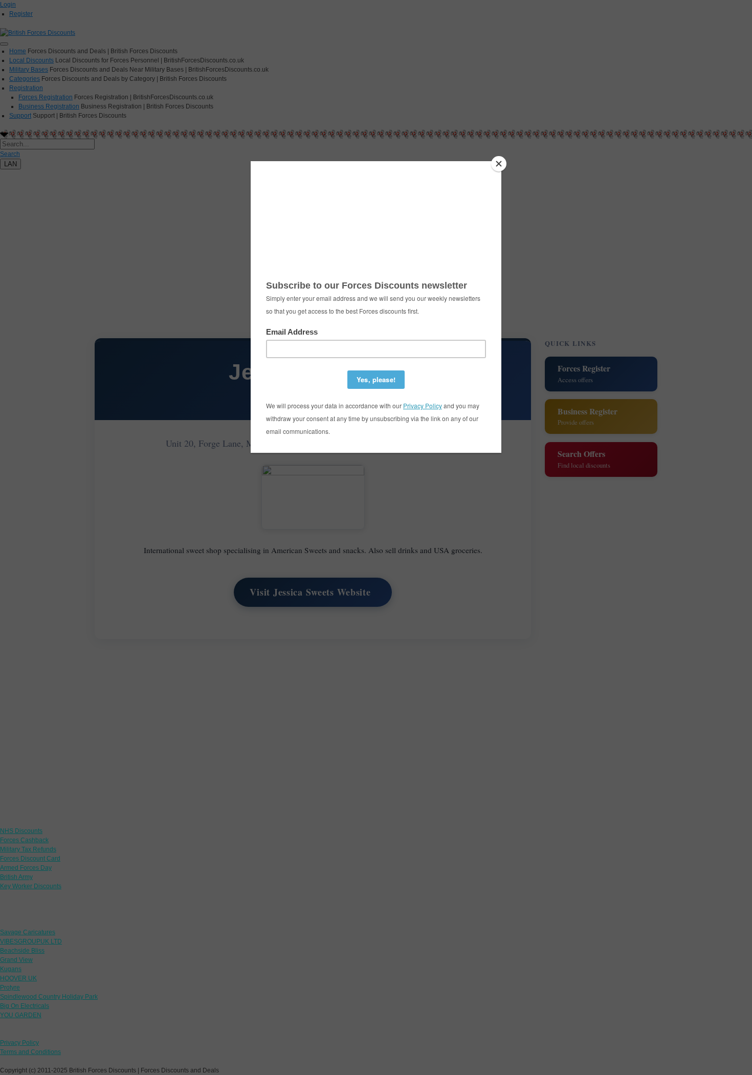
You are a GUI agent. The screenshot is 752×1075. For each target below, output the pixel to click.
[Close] (498, 163)
